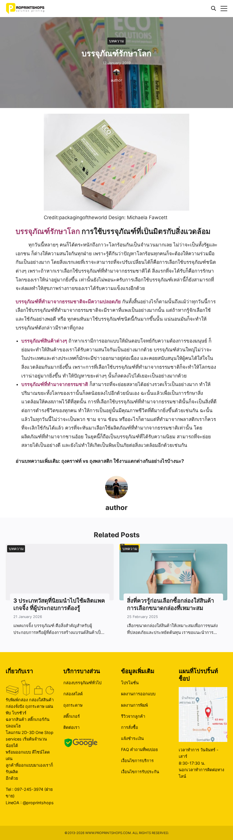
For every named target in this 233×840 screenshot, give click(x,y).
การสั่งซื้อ (129, 727)
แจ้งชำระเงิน (132, 738)
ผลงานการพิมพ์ (134, 705)
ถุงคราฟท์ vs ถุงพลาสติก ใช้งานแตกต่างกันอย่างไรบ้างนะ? (122, 461)
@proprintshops (38, 802)
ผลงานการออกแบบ (138, 693)
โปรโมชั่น (130, 682)
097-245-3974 (28, 789)
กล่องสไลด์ (73, 693)
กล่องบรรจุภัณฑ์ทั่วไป (82, 682)
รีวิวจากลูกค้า (133, 716)
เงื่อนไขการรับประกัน (140, 771)
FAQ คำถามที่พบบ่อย (139, 749)
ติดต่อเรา (71, 727)
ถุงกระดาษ (72, 705)
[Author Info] (116, 497)
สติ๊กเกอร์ (71, 716)
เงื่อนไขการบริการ (137, 760)
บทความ (116, 40)
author (116, 80)
